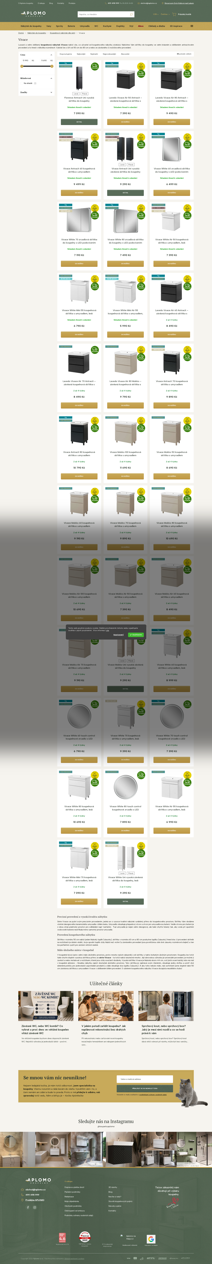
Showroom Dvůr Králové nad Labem (179, 3)
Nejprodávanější (109, 54)
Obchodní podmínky (73, 1206)
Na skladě (30, 83)
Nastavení (118, 634)
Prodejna (72, 3)
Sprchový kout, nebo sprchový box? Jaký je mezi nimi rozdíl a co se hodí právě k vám (164, 1029)
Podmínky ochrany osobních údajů (79, 1215)
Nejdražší (94, 54)
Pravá (84, 94)
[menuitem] (31, 26)
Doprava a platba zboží (74, 1187)
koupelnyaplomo (34, 1207)
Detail (79, 122)
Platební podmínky (72, 1192)
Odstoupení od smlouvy (75, 1211)
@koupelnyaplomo (106, 1126)
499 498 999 (32, 1195)
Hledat (131, 14)
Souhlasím (137, 635)
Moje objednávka (72, 1201)
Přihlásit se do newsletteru (144, 1088)
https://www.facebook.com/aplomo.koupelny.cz (27, 1207)
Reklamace (69, 1197)
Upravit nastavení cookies (74, 1259)
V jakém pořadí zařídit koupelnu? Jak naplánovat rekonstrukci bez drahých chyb (104, 1029)
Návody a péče (115, 1206)
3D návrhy (113, 1187)
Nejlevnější (81, 54)
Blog (51, 3)
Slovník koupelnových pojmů (120, 1201)
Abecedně (125, 54)
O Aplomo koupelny (25, 3)
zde (107, 630)
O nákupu (41, 3)
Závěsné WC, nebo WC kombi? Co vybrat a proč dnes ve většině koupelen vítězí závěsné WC (45, 1029)
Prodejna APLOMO (34, 1200)
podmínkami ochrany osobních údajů (153, 1095)
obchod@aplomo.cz (35, 1189)
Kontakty (60, 3)
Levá (76, 94)
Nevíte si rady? (115, 1197)
